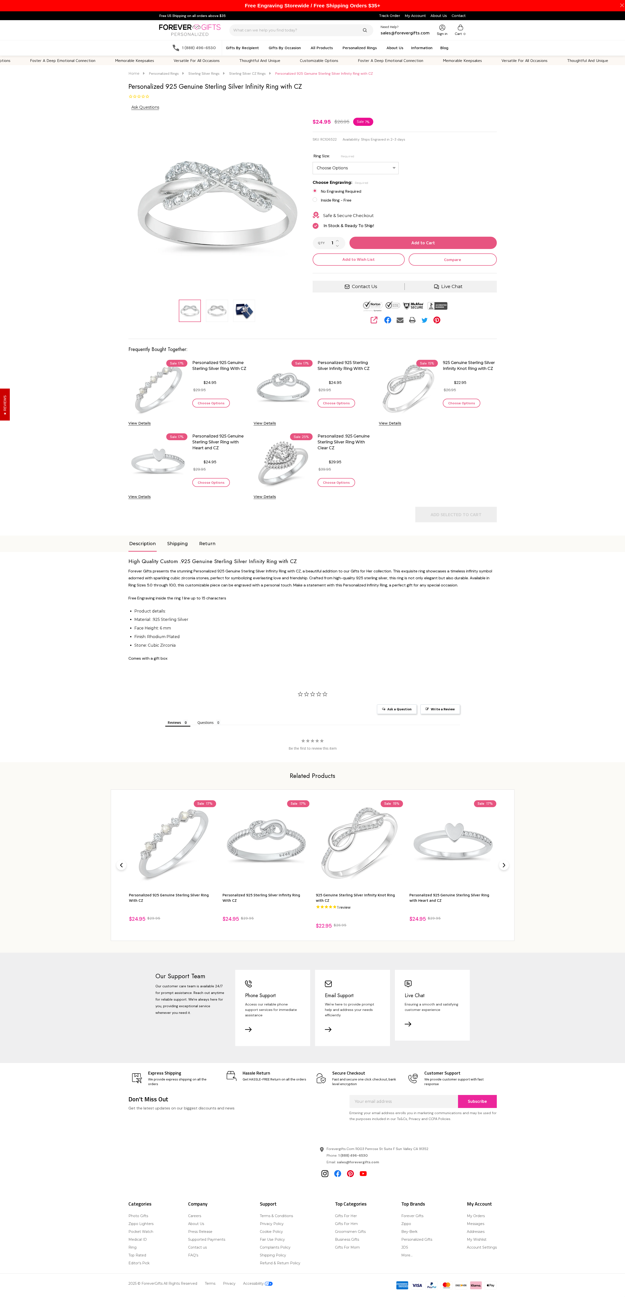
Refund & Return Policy (280, 1263)
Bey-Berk (409, 1231)
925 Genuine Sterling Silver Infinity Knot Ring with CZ (469, 365)
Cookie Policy (271, 1231)
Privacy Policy (272, 1224)
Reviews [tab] (174, 722)
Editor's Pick (139, 1263)
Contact (459, 16)
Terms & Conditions (276, 1216)
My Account (415, 16)
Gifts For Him (346, 1224)
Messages (475, 1224)
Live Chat (451, 286)
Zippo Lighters (140, 1224)
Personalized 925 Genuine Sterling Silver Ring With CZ (219, 365)
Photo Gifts (138, 1216)
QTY (321, 243)
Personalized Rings (360, 47)
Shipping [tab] (177, 543)
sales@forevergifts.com (358, 1162)
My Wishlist (476, 1239)
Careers (194, 1216)
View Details (139, 423)
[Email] (400, 320)
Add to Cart (423, 242)
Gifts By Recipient (242, 47)
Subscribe (477, 1101)
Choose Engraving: (340, 182)
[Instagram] (325, 1174)
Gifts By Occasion (285, 47)
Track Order (389, 16)
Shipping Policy (273, 1255)
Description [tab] (142, 543)
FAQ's (193, 1255)
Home (133, 73)
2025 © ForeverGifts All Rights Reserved (162, 1283)
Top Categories (351, 1204)
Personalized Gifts (416, 1239)
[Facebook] (387, 320)
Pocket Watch (140, 1231)
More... (407, 1255)
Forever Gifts (412, 1216)
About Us (439, 16)
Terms (210, 1283)
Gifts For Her (346, 1216)
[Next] (504, 865)
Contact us (197, 1247)
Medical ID (137, 1239)
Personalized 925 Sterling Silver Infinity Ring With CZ (344, 365)
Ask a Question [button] (399, 709)
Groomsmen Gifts (350, 1231)
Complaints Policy (275, 1247)
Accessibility (254, 1283)
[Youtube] (363, 1174)
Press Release (200, 1231)
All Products (322, 47)
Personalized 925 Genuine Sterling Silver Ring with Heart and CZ (218, 442)
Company (198, 1204)
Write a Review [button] (443, 709)
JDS (404, 1247)
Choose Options (211, 403)
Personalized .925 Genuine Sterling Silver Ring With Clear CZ (344, 442)
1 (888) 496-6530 (353, 1155)
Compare (452, 259)
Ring (132, 1247)
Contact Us (364, 286)
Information (421, 47)
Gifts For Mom (347, 1247)
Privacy (229, 1283)
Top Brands (413, 1204)
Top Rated (137, 1255)
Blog (444, 47)
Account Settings (482, 1247)
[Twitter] (424, 320)
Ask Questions (145, 107)
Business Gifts (347, 1239)
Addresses (476, 1231)
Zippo (406, 1224)
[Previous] (121, 865)
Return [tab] (207, 543)
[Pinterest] (436, 320)
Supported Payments (206, 1239)
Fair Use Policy (272, 1239)
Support (268, 1204)
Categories (140, 1204)
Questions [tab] (205, 722)
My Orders (476, 1216)
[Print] (412, 320)
